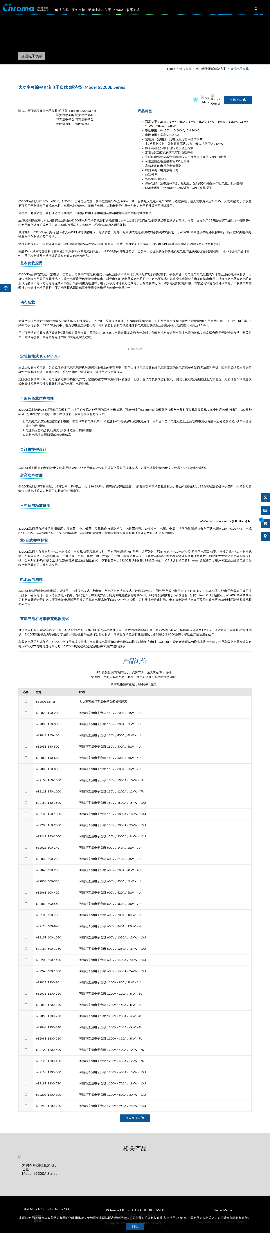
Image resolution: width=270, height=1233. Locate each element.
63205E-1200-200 (48, 1016)
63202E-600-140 (47, 847)
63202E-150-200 (47, 712)
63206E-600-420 (47, 892)
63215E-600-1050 (48, 937)
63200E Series (45, 701)
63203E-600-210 (47, 858)
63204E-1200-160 (48, 1004)
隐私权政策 (240, 1217)
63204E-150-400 (47, 735)
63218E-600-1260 (48, 948)
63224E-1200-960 (48, 1106)
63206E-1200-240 (48, 1027)
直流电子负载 (240, 68)
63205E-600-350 (47, 881)
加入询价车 (133, 1118)
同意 (135, 1226)
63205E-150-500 (47, 746)
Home (171, 68)
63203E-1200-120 (48, 993)
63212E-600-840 (47, 926)
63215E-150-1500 (48, 802)
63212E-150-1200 (48, 791)
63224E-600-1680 (48, 971)
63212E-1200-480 (48, 1061)
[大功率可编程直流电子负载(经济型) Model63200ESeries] (75, 111)
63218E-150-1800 (48, 814)
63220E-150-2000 (48, 825)
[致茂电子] (25, 8)
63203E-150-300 (47, 724)
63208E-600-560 (47, 903)
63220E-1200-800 (48, 1094)
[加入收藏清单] (195, 100)
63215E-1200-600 (48, 1072)
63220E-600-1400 (48, 960)
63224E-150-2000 (48, 836)
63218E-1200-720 (48, 1083)
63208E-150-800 (47, 769)
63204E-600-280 (47, 870)
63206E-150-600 (47, 757)
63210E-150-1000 (48, 780)
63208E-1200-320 (48, 1038)
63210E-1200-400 (48, 1049)
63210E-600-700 (47, 915)
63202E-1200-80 (47, 982)
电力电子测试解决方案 (211, 68)
